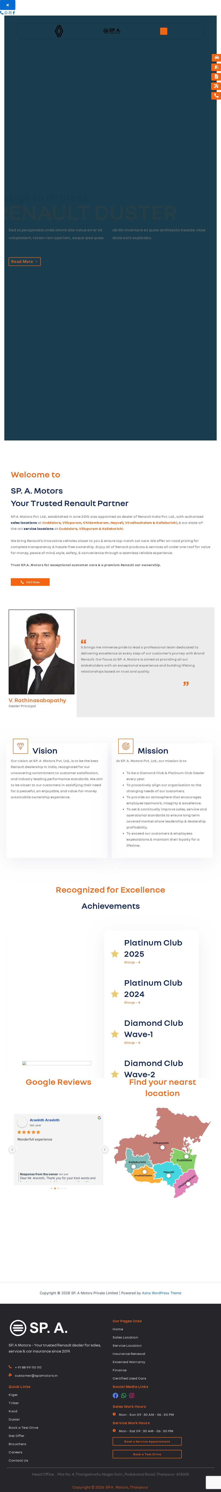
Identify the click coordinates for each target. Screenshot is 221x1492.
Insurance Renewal (129, 1353)
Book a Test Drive (23, 1427)
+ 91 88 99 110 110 (28, 1367)
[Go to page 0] (51, 1188)
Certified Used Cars (129, 1378)
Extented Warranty (129, 1362)
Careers (15, 1452)
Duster (14, 1419)
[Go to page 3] (62, 1188)
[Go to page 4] (65, 1188)
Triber (14, 1403)
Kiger (13, 1394)
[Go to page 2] (58, 1188)
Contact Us (18, 1460)
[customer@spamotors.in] (10, 1375)
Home (118, 1329)
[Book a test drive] (217, 57)
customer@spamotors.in (36, 1375)
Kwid (13, 1411)
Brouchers (17, 1444)
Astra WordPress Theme (161, 1293)
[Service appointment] (216, 86)
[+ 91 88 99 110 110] (10, 1367)
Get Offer (17, 1435)
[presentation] (12, 983)
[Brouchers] (216, 76)
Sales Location (125, 1337)
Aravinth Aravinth (45, 1120)
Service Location (127, 1345)
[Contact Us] (216, 95)
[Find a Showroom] (216, 67)
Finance (120, 1370)
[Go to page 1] (55, 1188)
